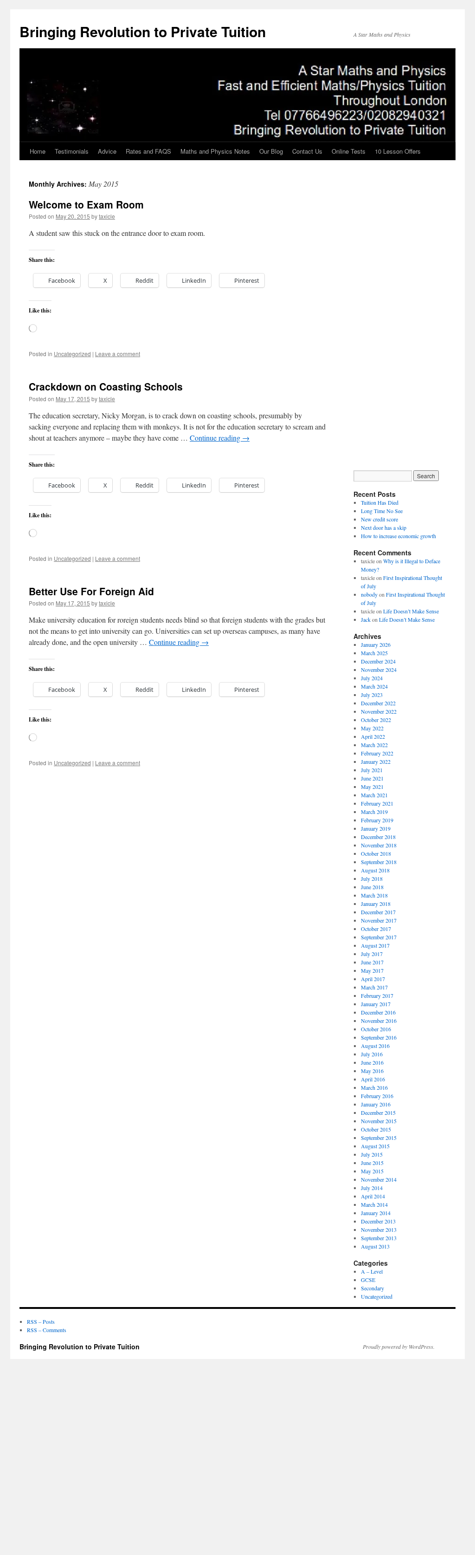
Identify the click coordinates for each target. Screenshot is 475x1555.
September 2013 (379, 1238)
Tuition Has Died (379, 502)
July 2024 (372, 678)
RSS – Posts (41, 1321)
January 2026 (376, 644)
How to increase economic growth (398, 536)
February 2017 (377, 995)
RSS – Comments (46, 1330)
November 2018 (379, 845)
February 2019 (377, 820)
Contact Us (307, 151)
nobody (369, 594)
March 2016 (374, 1087)
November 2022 (379, 711)
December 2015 (378, 1112)
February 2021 (377, 803)
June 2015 (372, 1162)
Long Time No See (382, 510)
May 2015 (372, 1171)
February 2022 (377, 753)
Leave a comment (117, 354)
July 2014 (372, 1187)
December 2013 (378, 1221)
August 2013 (375, 1246)
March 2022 (374, 744)
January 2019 (376, 828)
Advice (107, 151)
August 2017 (375, 945)
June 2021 (372, 778)
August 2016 (375, 1045)
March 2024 (374, 686)
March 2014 (374, 1204)
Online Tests (349, 151)
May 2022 (372, 728)
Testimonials (72, 151)
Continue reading (220, 437)
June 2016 (372, 1062)
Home (37, 151)
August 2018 (375, 870)
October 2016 (376, 1029)
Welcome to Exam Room (86, 204)
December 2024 (378, 661)
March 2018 (374, 895)
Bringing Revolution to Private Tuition (142, 31)
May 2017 (372, 970)
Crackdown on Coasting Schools (106, 386)
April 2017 (373, 978)
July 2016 (372, 1054)
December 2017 (378, 912)
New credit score (379, 519)
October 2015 (376, 1129)
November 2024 (379, 669)
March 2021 (374, 795)
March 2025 (374, 653)
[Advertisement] (404, 322)
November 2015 (379, 1121)
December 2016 (378, 1012)
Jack (366, 619)
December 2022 (378, 703)
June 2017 (372, 962)
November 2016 (379, 1020)
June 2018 (372, 887)
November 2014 (379, 1179)
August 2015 (375, 1146)
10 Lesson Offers (398, 151)
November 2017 (379, 920)
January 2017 (376, 1004)
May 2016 (372, 1070)
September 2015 (379, 1137)
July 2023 (372, 694)
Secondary (372, 1288)
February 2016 (377, 1096)
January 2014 (376, 1213)
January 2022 (376, 761)
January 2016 (376, 1104)
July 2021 (372, 770)
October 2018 (376, 853)
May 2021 (372, 786)
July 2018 (372, 878)
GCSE (368, 1279)
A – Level (372, 1271)
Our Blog (271, 151)
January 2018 (376, 903)
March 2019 (374, 811)
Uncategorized (72, 354)
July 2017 (372, 953)
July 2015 (372, 1154)
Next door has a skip (383, 527)
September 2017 (379, 937)
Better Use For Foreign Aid (91, 591)
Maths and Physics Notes (215, 151)
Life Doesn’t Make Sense (411, 611)
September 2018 (379, 861)
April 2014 (373, 1196)
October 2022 (376, 719)
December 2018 (378, 836)
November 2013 (379, 1229)
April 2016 (373, 1079)
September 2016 (379, 1037)
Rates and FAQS (148, 151)
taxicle (107, 216)
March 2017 (374, 987)
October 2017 (376, 928)
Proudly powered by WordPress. (399, 1346)
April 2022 (373, 736)
